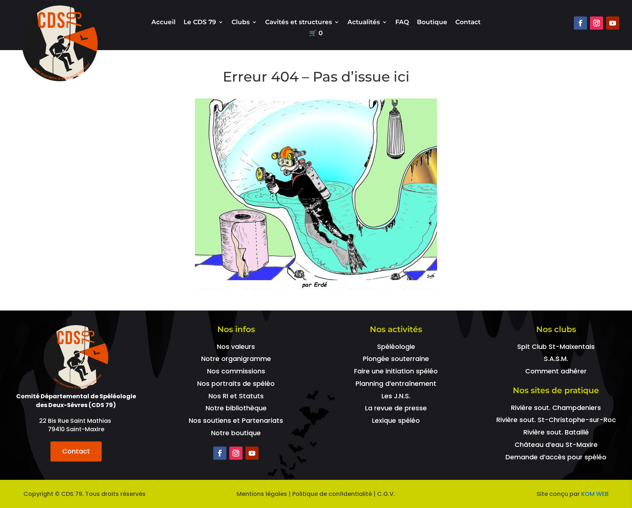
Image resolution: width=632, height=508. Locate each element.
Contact (468, 22)
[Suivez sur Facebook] (580, 23)
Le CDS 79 (200, 22)
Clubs (241, 22)
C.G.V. (386, 494)
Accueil (163, 22)
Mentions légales (262, 494)
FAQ (402, 22)
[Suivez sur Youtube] (612, 23)
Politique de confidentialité (332, 494)
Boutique (432, 22)
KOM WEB (595, 494)
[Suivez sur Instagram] (596, 23)
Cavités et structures (298, 22)
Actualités (363, 22)
